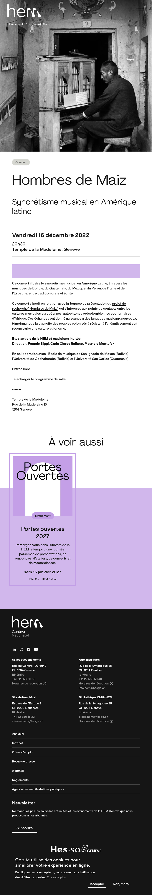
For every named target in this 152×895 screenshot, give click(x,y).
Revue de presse (23, 761)
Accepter (97, 884)
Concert (21, 162)
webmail (18, 770)
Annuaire (18, 733)
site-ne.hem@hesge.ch (27, 721)
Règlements (20, 780)
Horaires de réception (29, 684)
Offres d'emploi (22, 752)
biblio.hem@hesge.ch (93, 716)
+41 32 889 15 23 (23, 716)
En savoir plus (56, 877)
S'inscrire (24, 828)
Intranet (17, 743)
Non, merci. (121, 884)
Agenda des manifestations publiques (38, 789)
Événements (16, 24)
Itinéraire (18, 674)
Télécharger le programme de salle (39, 379)
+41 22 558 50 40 (90, 679)
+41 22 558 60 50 (23, 679)
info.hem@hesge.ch (92, 688)
